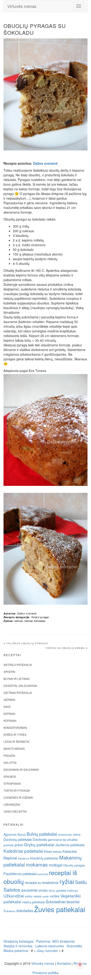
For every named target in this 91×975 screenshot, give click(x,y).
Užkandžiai (12, 804)
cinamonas (65, 834)
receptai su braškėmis (42, 882)
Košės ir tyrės (15, 734)
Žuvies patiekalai (59, 909)
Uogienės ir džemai (18, 797)
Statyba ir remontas (18, 946)
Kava (7, 707)
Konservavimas (15, 728)
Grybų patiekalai (39, 844)
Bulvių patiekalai (42, 834)
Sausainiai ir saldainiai (21, 769)
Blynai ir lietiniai (16, 679)
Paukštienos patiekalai (20, 873)
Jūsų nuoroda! (47, 950)
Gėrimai (9, 700)
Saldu (81, 882)
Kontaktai (64, 963)
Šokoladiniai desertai (62, 901)
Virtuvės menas (21, 6)
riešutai (28, 621)
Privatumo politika (45, 972)
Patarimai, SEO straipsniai (55, 941)
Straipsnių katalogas (18, 941)
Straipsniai (12, 783)
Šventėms (9, 911)
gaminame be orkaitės (63, 839)
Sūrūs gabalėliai (57, 890)
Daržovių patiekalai (18, 839)
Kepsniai (10, 721)
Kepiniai (9, 714)
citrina (76, 834)
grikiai (18, 844)
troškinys (72, 890)
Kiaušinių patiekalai (44, 858)
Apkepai (9, 672)
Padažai (9, 755)
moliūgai (55, 864)
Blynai (22, 834)
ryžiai (67, 881)
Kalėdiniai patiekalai (23, 851)
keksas (18, 621)
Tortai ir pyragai (40, 617)
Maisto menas (14, 748)
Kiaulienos (23, 858)
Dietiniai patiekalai (18, 693)
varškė (55, 896)
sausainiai (29, 890)
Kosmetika (74, 946)
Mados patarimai (16, 950)
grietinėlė (9, 845)
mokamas (37, 864)
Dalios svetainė (45, 163)
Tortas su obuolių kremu (65, 648)
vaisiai (37, 896)
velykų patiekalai (33, 902)
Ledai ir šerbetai (16, 741)
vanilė (45, 896)
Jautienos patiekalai (69, 844)
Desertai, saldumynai (20, 686)
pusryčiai (43, 874)
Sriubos (10, 776)
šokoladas (40, 621)
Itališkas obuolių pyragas (27, 643)
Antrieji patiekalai (18, 665)
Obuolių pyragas (74, 865)
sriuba (43, 890)
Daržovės (40, 839)
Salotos (10, 762)
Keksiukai (70, 851)
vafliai (28, 896)
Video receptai (15, 811)
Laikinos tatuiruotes (49, 946)
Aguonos (10, 834)
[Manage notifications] (80, 964)
